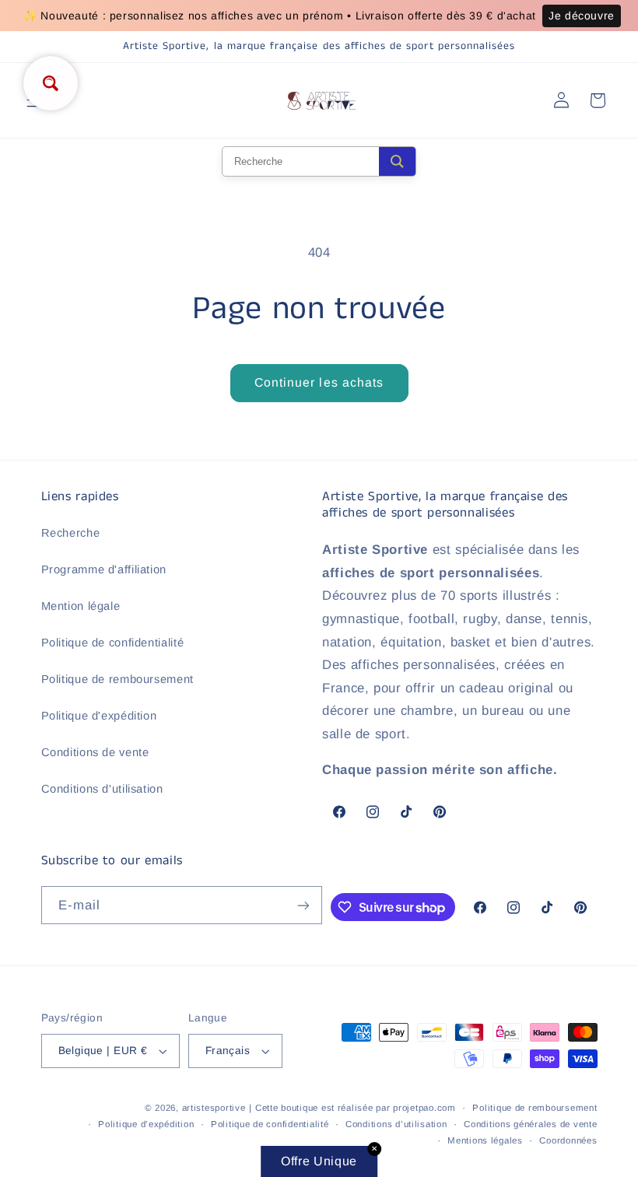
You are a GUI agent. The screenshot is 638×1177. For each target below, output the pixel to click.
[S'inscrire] (303, 905)
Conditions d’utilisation (396, 1124)
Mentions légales (485, 1140)
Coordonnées (568, 1140)
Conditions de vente (95, 752)
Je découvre (582, 15)
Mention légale (81, 606)
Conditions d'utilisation (102, 789)
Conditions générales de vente (530, 1124)
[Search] (397, 161)
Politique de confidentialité (112, 642)
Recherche (70, 533)
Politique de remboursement (117, 679)
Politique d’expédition (146, 1124)
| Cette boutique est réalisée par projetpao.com (352, 1107)
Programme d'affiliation (104, 569)
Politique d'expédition (99, 715)
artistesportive (214, 1107)
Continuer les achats (319, 382)
